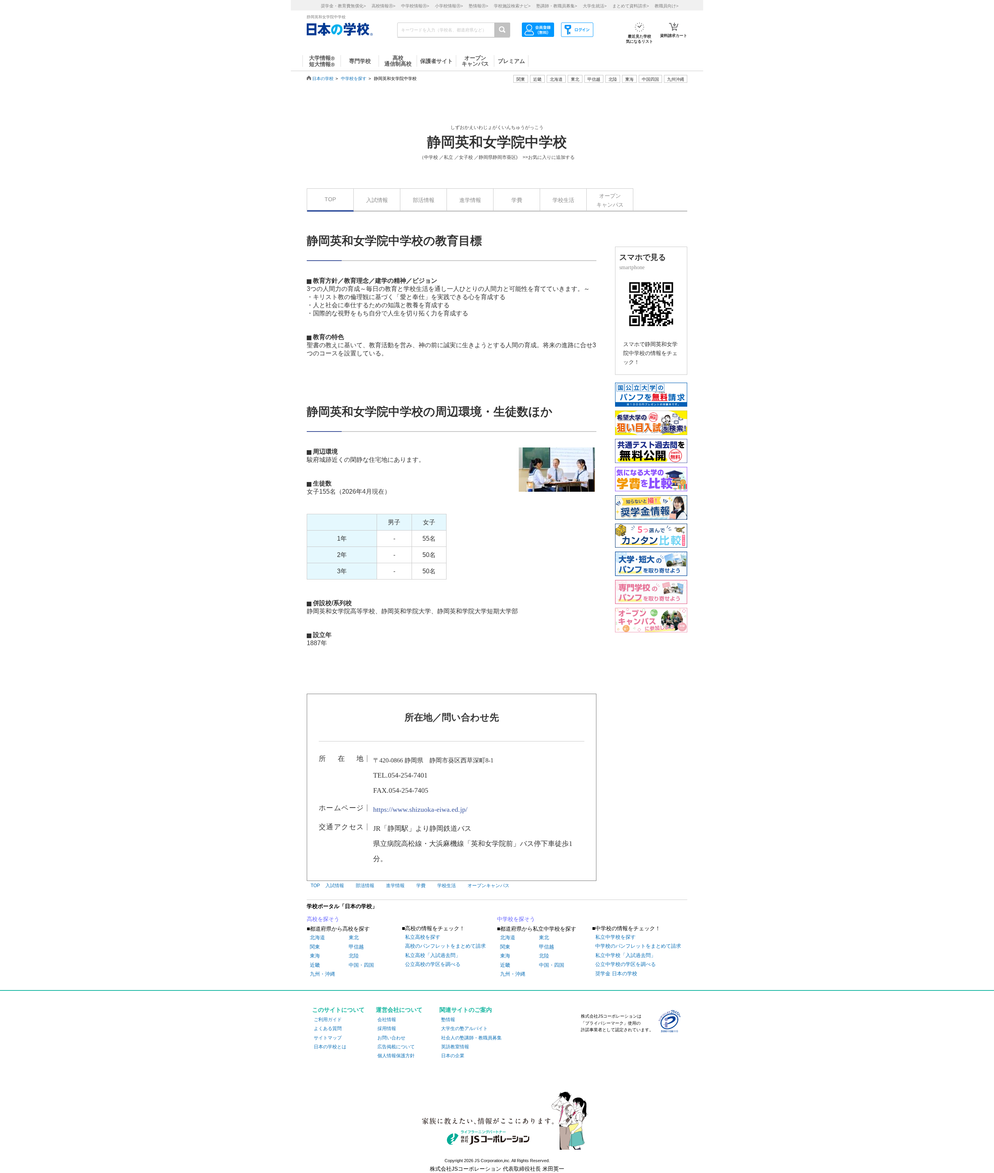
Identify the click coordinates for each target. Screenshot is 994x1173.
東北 (354, 937)
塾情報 (448, 1019)
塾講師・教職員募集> (556, 5)
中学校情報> (415, 5)
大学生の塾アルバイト (464, 1028)
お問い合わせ (391, 1038)
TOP (330, 199)
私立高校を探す (422, 937)
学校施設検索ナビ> (512, 5)
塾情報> (478, 5)
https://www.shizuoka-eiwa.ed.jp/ (420, 809)
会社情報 (386, 1019)
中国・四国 (361, 965)
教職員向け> (666, 5)
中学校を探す (354, 78)
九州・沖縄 (322, 974)
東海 (315, 956)
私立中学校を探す (615, 937)
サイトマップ (328, 1038)
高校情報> (383, 5)
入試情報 (377, 200)
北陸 (354, 956)
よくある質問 (328, 1028)
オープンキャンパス (610, 200)
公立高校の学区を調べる (433, 964)
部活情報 (423, 200)
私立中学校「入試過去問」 (625, 955)
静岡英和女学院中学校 (497, 142)
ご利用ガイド (328, 1019)
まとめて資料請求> (630, 5)
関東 (315, 947)
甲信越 (356, 947)
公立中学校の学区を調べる (625, 964)
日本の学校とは (330, 1046)
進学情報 (470, 200)
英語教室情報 (455, 1046)
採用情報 (386, 1028)
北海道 (556, 79)
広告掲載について (396, 1046)
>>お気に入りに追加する (549, 157)
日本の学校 (323, 78)
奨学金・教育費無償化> (343, 5)
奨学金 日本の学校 (616, 973)
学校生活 (563, 200)
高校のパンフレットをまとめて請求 (445, 946)
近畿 (315, 965)
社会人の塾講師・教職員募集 (471, 1038)
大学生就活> (594, 5)
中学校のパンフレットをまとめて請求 (638, 946)
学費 (516, 200)
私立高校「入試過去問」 (433, 955)
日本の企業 (452, 1055)
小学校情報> (449, 5)
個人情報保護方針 (396, 1055)
